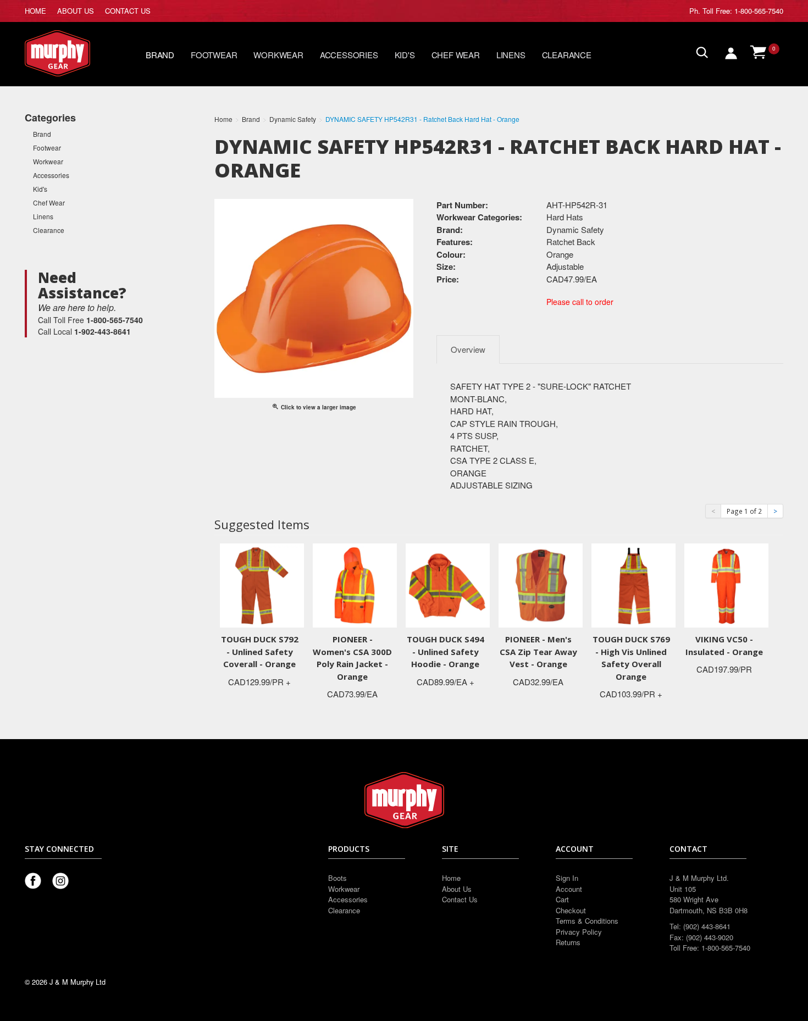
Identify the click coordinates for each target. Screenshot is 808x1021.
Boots (337, 878)
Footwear (214, 54)
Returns (568, 942)
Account (569, 889)
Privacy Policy (579, 931)
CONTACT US (128, 10)
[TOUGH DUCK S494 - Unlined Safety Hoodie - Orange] (448, 584)
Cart (562, 899)
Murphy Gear (71, 53)
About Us (457, 889)
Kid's (405, 54)
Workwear (278, 54)
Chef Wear (455, 54)
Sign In (567, 878)
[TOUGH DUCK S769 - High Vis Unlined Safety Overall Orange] (633, 584)
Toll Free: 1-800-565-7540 (742, 10)
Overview (468, 349)
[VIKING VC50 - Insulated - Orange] (726, 584)
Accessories (349, 54)
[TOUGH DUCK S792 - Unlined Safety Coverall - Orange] (262, 584)
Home (451, 878)
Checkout (571, 910)
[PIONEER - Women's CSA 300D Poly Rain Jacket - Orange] (355, 584)
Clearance (566, 54)
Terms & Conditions (587, 920)
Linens (510, 54)
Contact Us (460, 899)
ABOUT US (75, 10)
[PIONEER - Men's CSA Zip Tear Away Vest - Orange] (541, 584)
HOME (35, 10)
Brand (160, 54)
